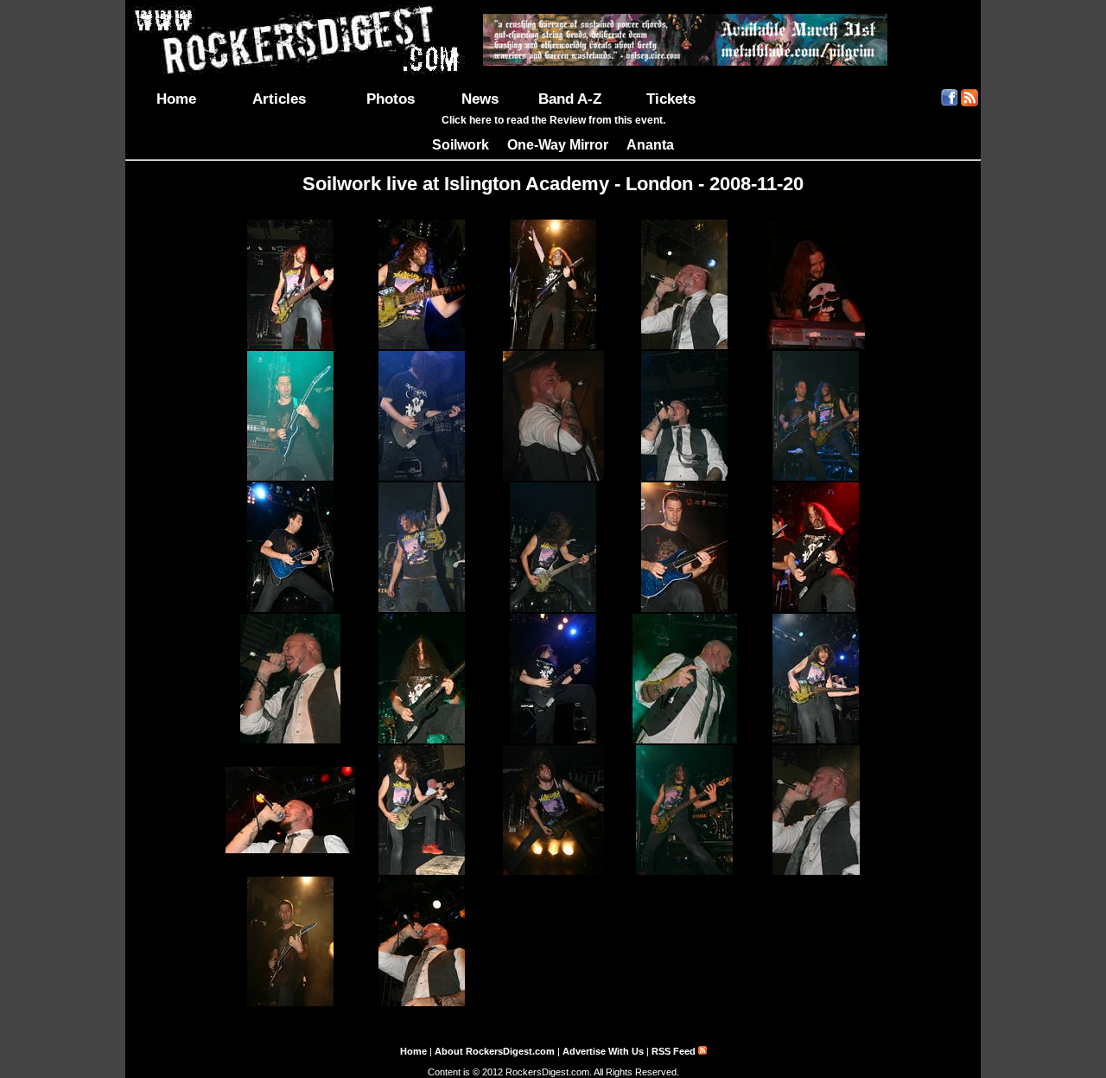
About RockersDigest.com (495, 1051)
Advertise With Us (603, 1051)
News (480, 98)
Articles (279, 98)
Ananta (650, 144)
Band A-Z (569, 98)
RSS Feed (675, 1051)
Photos (390, 98)
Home (176, 98)
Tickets (671, 98)
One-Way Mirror (557, 144)
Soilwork (460, 144)
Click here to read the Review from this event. (553, 120)
